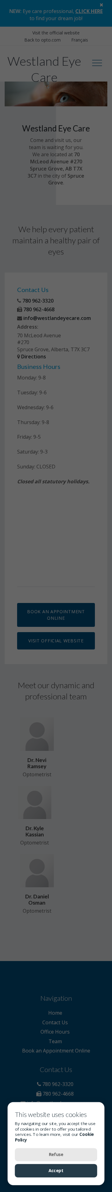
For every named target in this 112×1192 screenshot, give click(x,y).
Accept (56, 1170)
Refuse (56, 1154)
